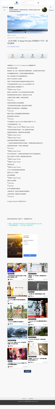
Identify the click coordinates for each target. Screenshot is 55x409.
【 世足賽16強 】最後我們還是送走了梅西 (36, 293)
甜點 (14, 46)
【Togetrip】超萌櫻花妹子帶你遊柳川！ (16, 321)
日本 (8, 46)
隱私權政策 (31, 398)
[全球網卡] (12, 55)
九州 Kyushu (10, 319)
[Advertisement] (27, 387)
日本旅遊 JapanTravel (11, 37)
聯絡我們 (42, 57)
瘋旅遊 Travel (24, 37)
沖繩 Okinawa (18, 37)
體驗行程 (22, 57)
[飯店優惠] (32, 55)
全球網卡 (12, 57)
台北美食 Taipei (10, 273)
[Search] (32, 2)
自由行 (18, 46)
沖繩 (11, 46)
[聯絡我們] (42, 55)
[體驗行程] (22, 55)
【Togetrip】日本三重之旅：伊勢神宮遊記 (37, 339)
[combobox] (26, 2)
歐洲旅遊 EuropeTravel (11, 340)
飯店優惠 (32, 57)
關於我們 (24, 398)
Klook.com (5, 7)
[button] (27, 371)
